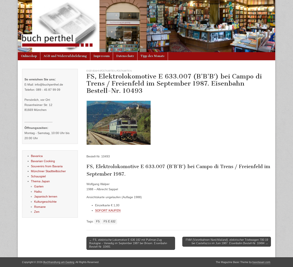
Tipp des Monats (153, 56)
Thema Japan (40, 181)
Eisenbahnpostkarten (101, 70)
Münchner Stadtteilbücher (48, 171)
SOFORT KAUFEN (108, 210)
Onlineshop (29, 56)
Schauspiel (38, 176)
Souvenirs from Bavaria (47, 166)
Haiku (38, 191)
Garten (39, 186)
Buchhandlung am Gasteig (58, 262)
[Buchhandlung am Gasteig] (146, 26)
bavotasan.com (261, 262)
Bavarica (37, 156)
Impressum (102, 56)
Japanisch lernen (45, 196)
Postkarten (124, 70)
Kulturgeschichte (45, 201)
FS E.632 (109, 221)
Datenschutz (125, 56)
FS (98, 221)
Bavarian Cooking (43, 161)
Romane (40, 206)
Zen (36, 211)
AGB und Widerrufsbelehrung (65, 56)
